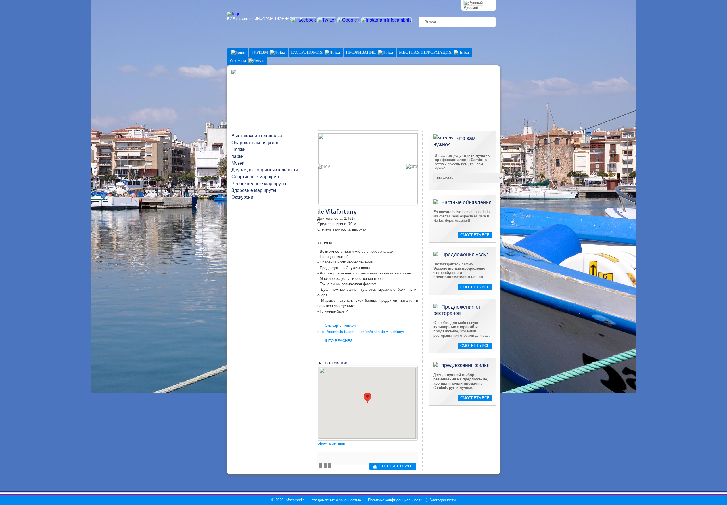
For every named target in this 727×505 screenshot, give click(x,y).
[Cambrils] (234, 13)
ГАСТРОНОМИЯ (307, 52)
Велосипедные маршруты (258, 184)
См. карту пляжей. (341, 325)
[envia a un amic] (325, 465)
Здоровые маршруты (253, 190)
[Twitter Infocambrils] (326, 20)
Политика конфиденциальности (395, 500)
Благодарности (442, 500)
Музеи (238, 163)
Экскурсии (242, 197)
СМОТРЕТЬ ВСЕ (475, 235)
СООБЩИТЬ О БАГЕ (395, 466)
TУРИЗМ (260, 52)
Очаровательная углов (255, 143)
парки (237, 156)
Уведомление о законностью (336, 500)
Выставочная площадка (256, 136)
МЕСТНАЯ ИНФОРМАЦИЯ (425, 52)
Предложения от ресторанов (457, 310)
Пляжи (238, 149)
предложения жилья (465, 365)
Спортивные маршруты (256, 177)
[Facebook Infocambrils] (303, 20)
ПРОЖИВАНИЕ (361, 52)
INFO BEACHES (339, 341)
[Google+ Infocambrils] (348, 20)
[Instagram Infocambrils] (386, 20)
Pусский (471, 7)
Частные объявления (466, 202)
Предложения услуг (464, 255)
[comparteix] (320, 465)
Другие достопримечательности (264, 170)
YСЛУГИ (238, 61)
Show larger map (331, 443)
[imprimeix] (329, 465)
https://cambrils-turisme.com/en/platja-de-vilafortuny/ (360, 332)
